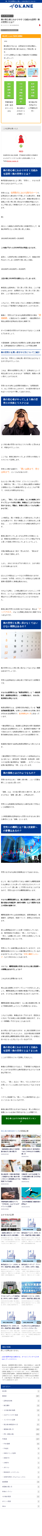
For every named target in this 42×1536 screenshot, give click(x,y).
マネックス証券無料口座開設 (21, 92)
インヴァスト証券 (21, 1420)
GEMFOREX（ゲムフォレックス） (21, 1477)
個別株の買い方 (21, 1429)
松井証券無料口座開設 (32, 89)
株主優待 (21, 1405)
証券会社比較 (21, 1401)
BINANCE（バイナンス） (21, 1472)
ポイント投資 (20, 1501)
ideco (20, 1506)
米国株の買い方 (20, 1486)
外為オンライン (20, 1491)
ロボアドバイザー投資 (21, 1415)
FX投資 (20, 1439)
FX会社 (21, 1448)
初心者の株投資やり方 (7, 15)
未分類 (20, 1391)
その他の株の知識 (21, 1410)
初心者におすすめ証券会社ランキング (21, 1120)
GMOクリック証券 (21, 1453)
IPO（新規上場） (21, 1434)
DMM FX (21, 1458)
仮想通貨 (20, 1482)
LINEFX (21, 1462)
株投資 (20, 1396)
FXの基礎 (21, 1443)
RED (21, 151)
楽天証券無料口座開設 (9, 89)
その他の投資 (20, 1496)
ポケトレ (21, 1467)
